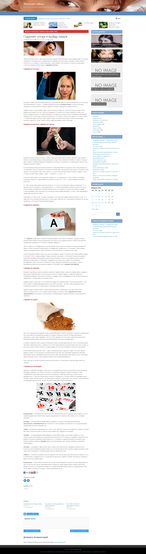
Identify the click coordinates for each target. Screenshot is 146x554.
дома (28, 31)
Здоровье (96, 118)
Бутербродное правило (100, 162)
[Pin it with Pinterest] (32, 473)
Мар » (97, 209)
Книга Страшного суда (99, 160)
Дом (94, 116)
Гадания (30, 514)
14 (96, 199)
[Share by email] (37, 473)
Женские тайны (34, 4)
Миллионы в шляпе (98, 169)
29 (99, 205)
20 (92, 202)
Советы (95, 132)
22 (99, 202)
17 (105, 199)
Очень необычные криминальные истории (52, 18)
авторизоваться (59, 542)
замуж (36, 514)
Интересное (96, 122)
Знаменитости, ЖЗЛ (99, 120)
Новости (95, 128)
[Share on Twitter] (27, 473)
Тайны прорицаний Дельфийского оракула (105, 179)
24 (105, 202)
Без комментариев (48, 39)
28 (96, 205)
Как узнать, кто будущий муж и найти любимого (54, 504)
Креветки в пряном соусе (33, 531)
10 (105, 196)
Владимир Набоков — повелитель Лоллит (39, 24)
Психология (34, 31)
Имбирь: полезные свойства (78, 531)
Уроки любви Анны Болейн (100, 167)
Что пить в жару (88, 23)
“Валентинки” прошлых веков (101, 154)
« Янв (92, 209)
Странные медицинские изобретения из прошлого (63, 26)
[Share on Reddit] (29, 473)
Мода (94, 126)
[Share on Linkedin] (34, 473)
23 (102, 202)
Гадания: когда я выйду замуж (33, 504)
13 (92, 199)
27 (92, 205)
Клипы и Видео (97, 124)
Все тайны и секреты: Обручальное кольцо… (73, 504)
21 (96, 202)
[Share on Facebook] (25, 473)
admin (32, 39)
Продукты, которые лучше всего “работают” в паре (114, 25)
